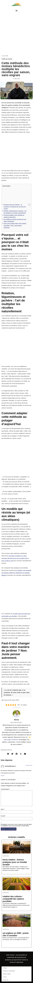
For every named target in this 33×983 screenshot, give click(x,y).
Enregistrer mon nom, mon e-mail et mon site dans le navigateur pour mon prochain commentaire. (16, 825)
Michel (10, 59)
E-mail (3, 816)
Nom (3, 809)
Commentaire (5, 789)
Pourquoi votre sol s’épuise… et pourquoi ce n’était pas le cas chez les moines (15, 206)
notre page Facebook (11, 739)
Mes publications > (16, 722)
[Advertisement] (16, 32)
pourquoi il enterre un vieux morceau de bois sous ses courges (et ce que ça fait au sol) (15, 558)
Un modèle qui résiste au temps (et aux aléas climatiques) (15, 220)
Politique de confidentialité (9, 970)
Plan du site (5, 980)
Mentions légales (7, 973)
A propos (5, 967)
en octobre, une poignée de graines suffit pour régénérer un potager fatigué (16, 573)
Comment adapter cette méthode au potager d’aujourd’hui (14, 216)
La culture (5, 56)
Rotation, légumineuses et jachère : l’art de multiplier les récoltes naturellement (15, 212)
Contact (5, 977)
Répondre (2, 775)
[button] (16, 10)
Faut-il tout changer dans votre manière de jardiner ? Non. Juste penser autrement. (15, 225)
